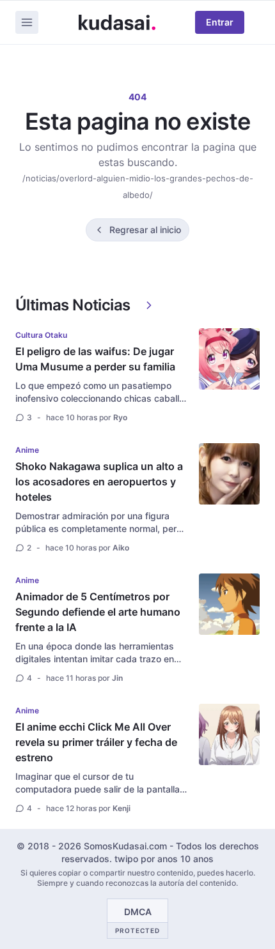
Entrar (219, 22)
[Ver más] (149, 305)
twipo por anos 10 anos (164, 858)
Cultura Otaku (41, 335)
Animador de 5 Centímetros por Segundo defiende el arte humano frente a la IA (97, 612)
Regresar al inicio (145, 229)
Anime (27, 450)
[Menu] (26, 22)
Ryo (120, 417)
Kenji (121, 808)
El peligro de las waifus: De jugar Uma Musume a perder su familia (95, 359)
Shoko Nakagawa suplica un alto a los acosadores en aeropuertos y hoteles (99, 481)
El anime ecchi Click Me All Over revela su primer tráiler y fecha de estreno (96, 742)
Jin (117, 678)
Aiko (121, 547)
